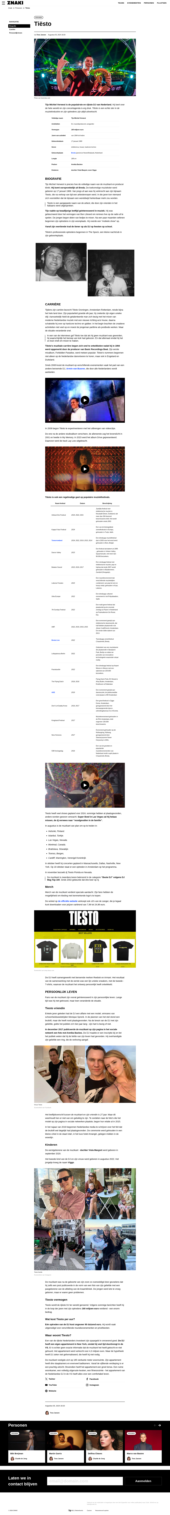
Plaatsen (161, 3)
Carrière (12, 29)
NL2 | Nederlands (77, 1510)
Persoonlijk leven (15, 33)
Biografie (12, 26)
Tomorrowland (57, 540)
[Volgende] (159, 1425)
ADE (53, 692)
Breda (73, 153)
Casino (89, 1510)
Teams (121, 3)
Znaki (10, 8)
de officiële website (67, 901)
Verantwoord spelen (102, 1510)
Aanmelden (143, 1481)
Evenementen (134, 3)
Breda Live (56, 640)
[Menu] (3, 3)
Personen (149, 3)
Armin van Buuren (75, 368)
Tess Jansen (55, 1413)
